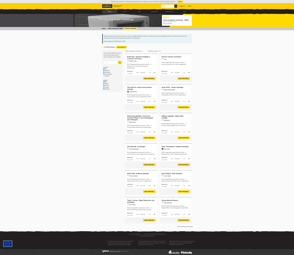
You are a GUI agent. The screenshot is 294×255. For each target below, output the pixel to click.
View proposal (149, 78)
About (104, 28)
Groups (107, 87)
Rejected (107, 76)
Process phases (167, 23)
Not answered (108, 74)
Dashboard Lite (169, 11)
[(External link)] (186, 252)
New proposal (120, 47)
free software (125, 251)
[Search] (175, 6)
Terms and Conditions (135, 234)
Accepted (107, 70)
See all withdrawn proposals (185, 226)
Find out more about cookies (167, 1)
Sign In (190, 6)
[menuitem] (183, 6)
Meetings (107, 89)
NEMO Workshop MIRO (115, 28)
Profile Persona (130, 28)
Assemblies (154, 11)
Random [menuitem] (138, 51)
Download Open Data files (147, 236)
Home (109, 11)
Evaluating (107, 72)
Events (124, 11)
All (105, 68)
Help (184, 11)
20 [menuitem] (159, 51)
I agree (180, 1)
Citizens (107, 85)
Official (106, 83)
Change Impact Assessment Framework (154, 234)
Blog (139, 11)
